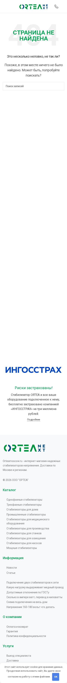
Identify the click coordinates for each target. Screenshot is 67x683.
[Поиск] (63, 6)
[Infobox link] (56, 6)
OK (55, 676)
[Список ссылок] (35, 500)
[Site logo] (33, 6)
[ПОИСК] (60, 86)
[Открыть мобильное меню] (4, 6)
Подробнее (33, 419)
